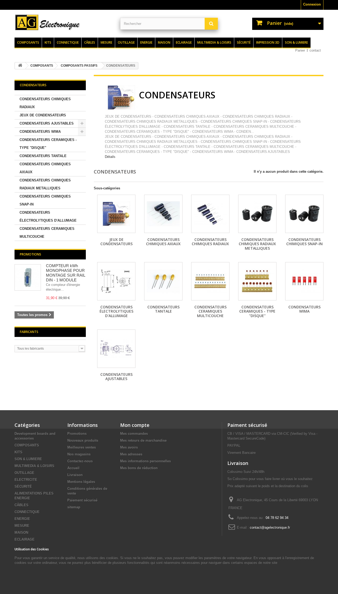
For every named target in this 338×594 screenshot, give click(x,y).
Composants (28, 42)
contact (315, 50)
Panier (300, 50)
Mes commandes (134, 434)
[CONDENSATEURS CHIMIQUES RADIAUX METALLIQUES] (257, 214)
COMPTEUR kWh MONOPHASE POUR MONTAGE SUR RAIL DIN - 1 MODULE (65, 272)
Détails (110, 157)
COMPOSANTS (27, 445)
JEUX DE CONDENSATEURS (43, 115)
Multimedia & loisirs (214, 42)
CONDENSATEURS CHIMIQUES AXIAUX (45, 168)
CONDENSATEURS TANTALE (43, 156)
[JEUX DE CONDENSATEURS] (116, 214)
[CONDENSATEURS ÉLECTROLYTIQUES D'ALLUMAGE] (116, 281)
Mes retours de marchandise (143, 440)
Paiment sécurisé (247, 425)
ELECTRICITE (26, 480)
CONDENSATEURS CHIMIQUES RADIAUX (45, 103)
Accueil (73, 468)
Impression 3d (267, 42)
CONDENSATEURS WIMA (40, 132)
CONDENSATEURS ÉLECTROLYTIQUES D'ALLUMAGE (48, 216)
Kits (48, 42)
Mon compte (134, 425)
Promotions (30, 254)
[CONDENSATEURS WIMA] (304, 281)
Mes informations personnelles (145, 461)
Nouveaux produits (82, 440)
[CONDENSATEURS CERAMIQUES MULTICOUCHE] (210, 281)
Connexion (312, 4)
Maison (164, 42)
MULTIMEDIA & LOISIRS (34, 466)
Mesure (106, 42)
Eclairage (184, 42)
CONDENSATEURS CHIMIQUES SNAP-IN (45, 200)
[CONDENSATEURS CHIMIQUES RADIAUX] (210, 214)
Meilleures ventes (81, 447)
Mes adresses (131, 454)
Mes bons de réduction (139, 468)
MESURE (22, 526)
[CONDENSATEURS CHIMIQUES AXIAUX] (163, 214)
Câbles (89, 42)
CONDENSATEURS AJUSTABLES (47, 123)
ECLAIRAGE (25, 539)
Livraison (75, 475)
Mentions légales (81, 482)
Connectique (68, 42)
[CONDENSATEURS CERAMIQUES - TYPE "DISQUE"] (257, 281)
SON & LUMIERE (28, 459)
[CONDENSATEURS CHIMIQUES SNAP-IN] (304, 214)
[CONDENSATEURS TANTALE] (163, 281)
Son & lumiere (296, 42)
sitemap (73, 507)
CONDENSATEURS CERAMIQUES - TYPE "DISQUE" (48, 144)
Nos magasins (79, 454)
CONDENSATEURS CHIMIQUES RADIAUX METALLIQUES (45, 184)
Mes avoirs (129, 447)
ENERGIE (22, 519)
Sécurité (244, 42)
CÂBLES (22, 505)
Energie (146, 42)
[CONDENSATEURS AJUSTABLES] (116, 349)
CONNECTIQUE (27, 512)
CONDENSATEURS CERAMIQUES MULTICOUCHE (47, 233)
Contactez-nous (80, 461)
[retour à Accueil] (20, 65)
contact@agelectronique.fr (270, 527)
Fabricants (29, 332)
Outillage (126, 42)
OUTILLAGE (24, 473)
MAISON (21, 532)
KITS (18, 452)
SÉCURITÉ (23, 486)
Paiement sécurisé (82, 500)
